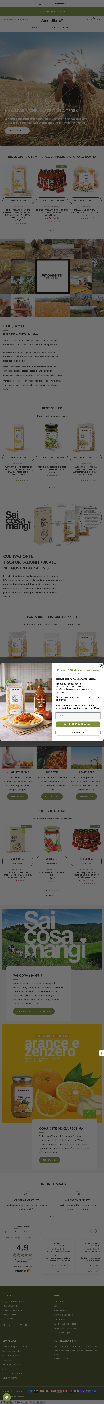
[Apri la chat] (7, 1397)
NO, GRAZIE (78, 732)
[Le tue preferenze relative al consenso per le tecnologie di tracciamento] (101, 1053)
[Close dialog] (101, 666)
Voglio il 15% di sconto (78, 724)
